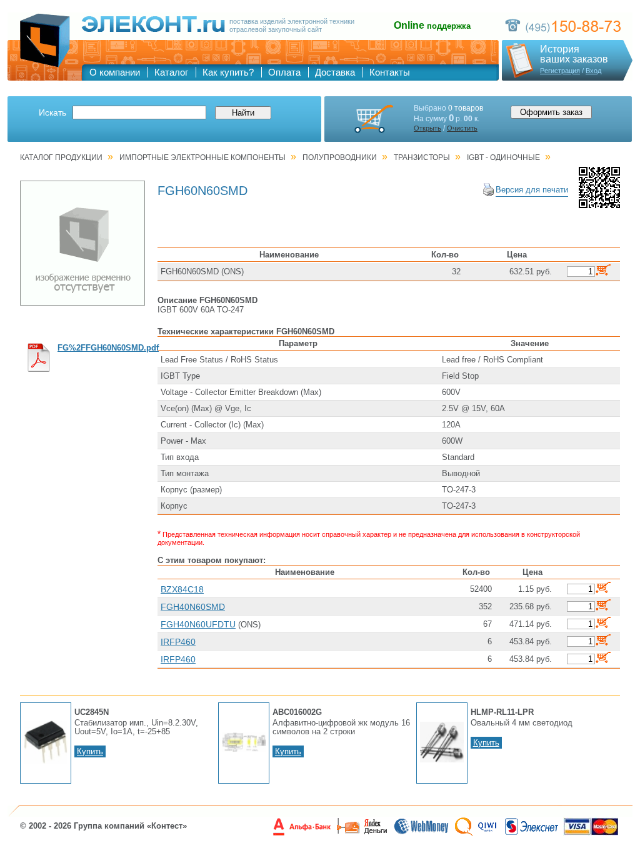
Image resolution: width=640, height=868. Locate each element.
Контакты (389, 72)
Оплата (284, 72)
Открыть (427, 128)
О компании (114, 72)
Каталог (171, 72)
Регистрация (560, 70)
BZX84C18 (182, 589)
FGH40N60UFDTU (198, 624)
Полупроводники (339, 157)
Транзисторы (422, 157)
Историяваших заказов (574, 54)
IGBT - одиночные (503, 157)
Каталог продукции (61, 157)
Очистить (462, 128)
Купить (90, 751)
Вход (593, 70)
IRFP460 (178, 642)
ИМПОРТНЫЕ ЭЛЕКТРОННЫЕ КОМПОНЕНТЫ (202, 157)
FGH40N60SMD (193, 607)
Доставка (335, 72)
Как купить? (228, 72)
